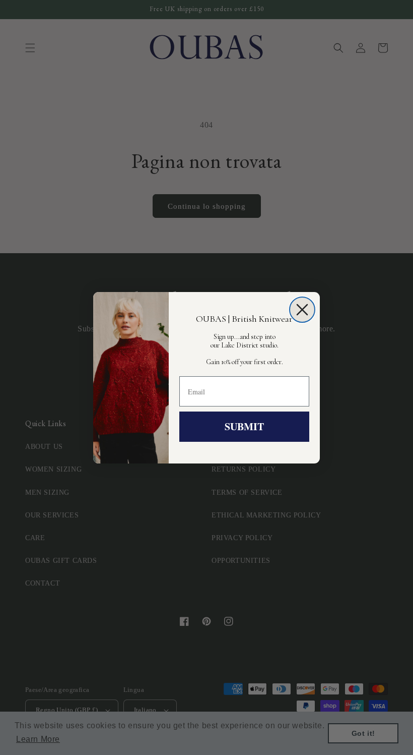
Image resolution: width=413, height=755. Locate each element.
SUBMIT (244, 426)
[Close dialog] (302, 309)
